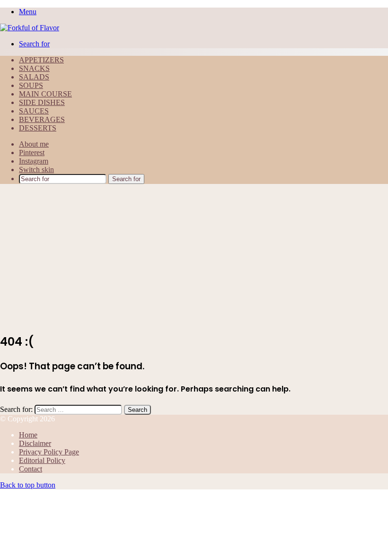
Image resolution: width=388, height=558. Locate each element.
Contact (30, 469)
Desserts (37, 128)
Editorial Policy (42, 460)
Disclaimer (35, 443)
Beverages (42, 119)
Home (28, 435)
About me (34, 144)
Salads (34, 77)
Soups (31, 85)
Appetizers (41, 60)
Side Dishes (42, 102)
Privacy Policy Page (49, 452)
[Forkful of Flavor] (29, 28)
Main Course (45, 94)
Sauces (34, 111)
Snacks (34, 68)
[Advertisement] (194, 258)
